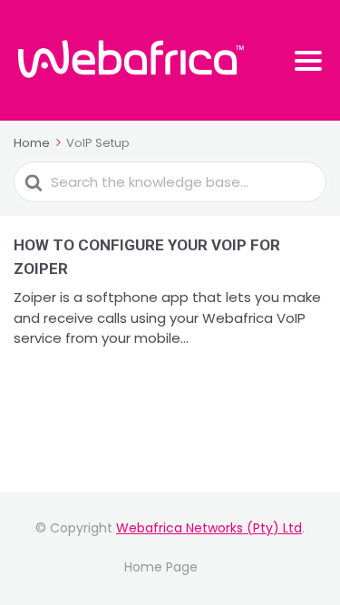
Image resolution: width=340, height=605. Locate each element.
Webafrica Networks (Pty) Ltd (209, 528)
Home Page (161, 567)
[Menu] (308, 61)
